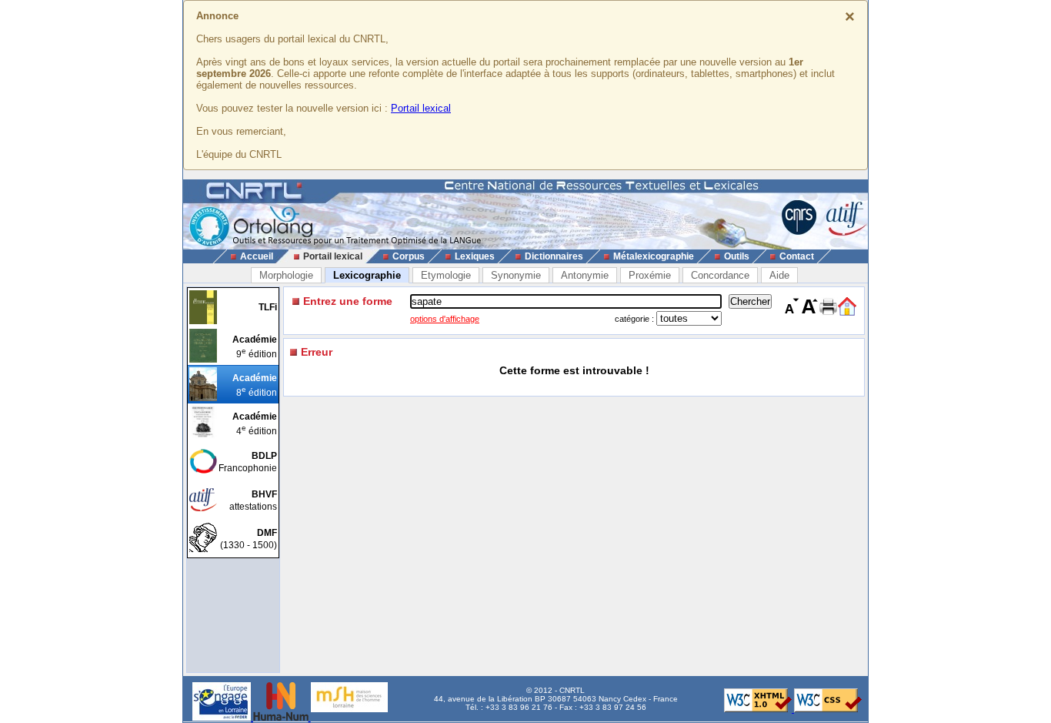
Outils (736, 256)
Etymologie (446, 275)
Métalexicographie (653, 256)
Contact (796, 256)
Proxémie (650, 275)
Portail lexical (421, 108)
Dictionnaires (554, 256)
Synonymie (516, 275)
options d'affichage (444, 318)
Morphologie (286, 275)
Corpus (408, 256)
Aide (779, 275)
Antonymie (585, 275)
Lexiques (475, 256)
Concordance (720, 275)
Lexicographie (367, 275)
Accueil (256, 256)
